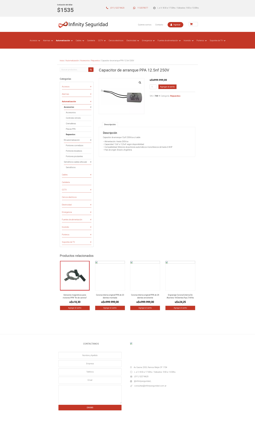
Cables (78, 40)
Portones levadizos (74, 151)
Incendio (187, 40)
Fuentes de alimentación (168, 40)
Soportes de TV (216, 40)
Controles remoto (73, 118)
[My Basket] (193, 24)
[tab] (110, 124)
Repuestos (95, 61)
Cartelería (91, 40)
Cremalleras (71, 123)
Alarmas (46, 40)
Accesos (33, 40)
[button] (175, 24)
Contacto (159, 25)
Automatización (63, 40)
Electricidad (131, 40)
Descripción (110, 124)
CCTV (100, 40)
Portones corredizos (74, 145)
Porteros (200, 40)
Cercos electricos (116, 40)
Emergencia (147, 40)
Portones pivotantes (74, 156)
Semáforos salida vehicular (75, 162)
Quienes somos (144, 25)
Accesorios (85, 61)
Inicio (62, 61)
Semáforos (71, 167)
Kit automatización (72, 140)
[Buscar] (91, 69)
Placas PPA (71, 129)
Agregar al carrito (167, 87)
